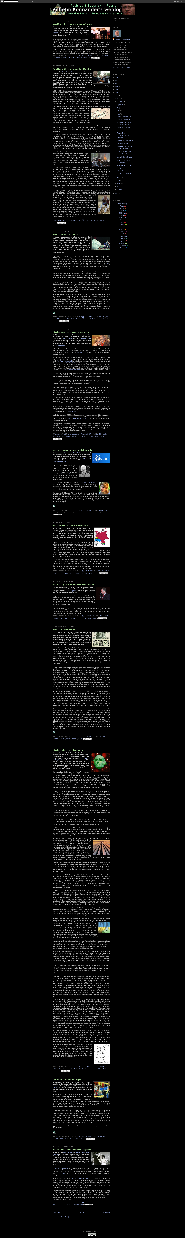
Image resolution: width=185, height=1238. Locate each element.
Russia (105, 318)
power (87, 318)
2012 (117, 80)
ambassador (103, 616)
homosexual (77, 618)
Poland (122, 215)
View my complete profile (122, 67)
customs (102, 317)
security (56, 321)
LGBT (84, 618)
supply (91, 1068)
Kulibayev (66, 58)
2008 (117, 93)
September (120, 105)
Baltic (125, 217)
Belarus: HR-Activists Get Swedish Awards (72, 450)
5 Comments (90, 433)
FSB (107, 317)
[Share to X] (96, 58)
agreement (103, 433)
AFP (58, 403)
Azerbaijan (122, 231)
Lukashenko (61, 1204)
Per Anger (89, 512)
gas (106, 55)
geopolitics (57, 573)
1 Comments (89, 219)
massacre (76, 220)
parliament (57, 436)
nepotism (84, 58)
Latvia (122, 222)
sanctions (85, 220)
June (118, 114)
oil (89, 58)
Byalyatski (69, 512)
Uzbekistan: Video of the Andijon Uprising (72, 69)
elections (75, 435)
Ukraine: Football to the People (67, 1079)
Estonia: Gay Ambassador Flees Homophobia (73, 584)
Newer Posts (56, 1212)
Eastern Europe (123, 204)
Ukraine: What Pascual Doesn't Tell (69, 750)
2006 (117, 99)
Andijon (101, 219)
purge (92, 318)
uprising (93, 220)
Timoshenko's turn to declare (69, 363)
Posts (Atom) (65, 1217)
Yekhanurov (80, 1138)
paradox (72, 1068)
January (119, 189)
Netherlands (92, 618)
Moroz (104, 435)
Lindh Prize (91, 482)
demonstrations (59, 220)
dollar (55, 739)
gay (60, 618)
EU (59, 1068)
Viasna (103, 512)
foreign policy (85, 435)
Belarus (61, 512)
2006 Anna (84, 482)
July (118, 111)
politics (81, 318)
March (119, 183)
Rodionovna (78, 1204)
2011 (117, 83)
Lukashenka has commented (79, 1178)
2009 (117, 89)
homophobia (67, 618)
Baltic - (121, 217)
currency (102, 736)
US (59, 1070)
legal (62, 318)
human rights (79, 512)
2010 (117, 86)
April (118, 180)
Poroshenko (66, 436)
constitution (66, 435)
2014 (117, 77)
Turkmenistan (122, 245)
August (119, 108)
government (96, 435)
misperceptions (71, 318)
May (118, 177)
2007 (117, 96)
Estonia (55, 618)
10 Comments (89, 616)
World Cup (71, 1138)
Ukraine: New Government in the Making (71, 332)
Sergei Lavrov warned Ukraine (77, 418)
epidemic (101, 1136)
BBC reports (72, 411)
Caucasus (123, 227)
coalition (56, 435)
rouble (69, 739)
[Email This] (92, 58)
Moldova (122, 213)
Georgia (65, 573)
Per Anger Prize (66, 474)
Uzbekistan (101, 220)
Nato (77, 573)
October (119, 101)
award (55, 512)
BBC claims (62, 1173)
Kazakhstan (57, 58)
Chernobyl (102, 1066)
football (56, 1138)
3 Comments (89, 55)
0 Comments (90, 510)
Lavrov (71, 573)
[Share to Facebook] (97, 58)
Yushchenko (99, 436)
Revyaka (97, 512)
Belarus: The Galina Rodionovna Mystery (72, 1149)
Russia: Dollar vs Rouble (64, 629)
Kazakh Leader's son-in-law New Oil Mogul (72, 24)
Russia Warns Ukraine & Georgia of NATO (72, 525)
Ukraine (90, 436)
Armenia (122, 229)
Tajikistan (122, 243)
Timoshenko (82, 436)
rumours (98, 318)
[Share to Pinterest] (99, 58)
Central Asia (123, 236)
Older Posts (106, 1212)
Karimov (69, 220)
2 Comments (90, 317)
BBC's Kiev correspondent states (71, 370)
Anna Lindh (103, 510)
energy (55, 1068)
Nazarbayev (75, 58)
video (55, 223)
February (120, 186)
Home (82, 1212)
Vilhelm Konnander (122, 39)
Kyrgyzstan (122, 241)
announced (64, 361)
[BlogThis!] (94, 58)
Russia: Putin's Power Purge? (66, 234)
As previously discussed (60, 1168)
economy (62, 739)
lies (66, 1068)
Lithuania (122, 224)
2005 (117, 193)
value (80, 739)
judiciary (56, 318)
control (101, 55)
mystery (70, 1204)
